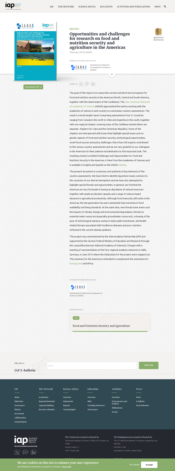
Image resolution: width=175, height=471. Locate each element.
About (16, 397)
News (138, 397)
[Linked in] (93, 84)
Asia (80, 263)
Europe (73, 263)
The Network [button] (66, 6)
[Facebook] (87, 84)
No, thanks (134, 465)
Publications (117, 408)
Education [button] (106, 6)
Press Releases (142, 405)
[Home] (11, 6)
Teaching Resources (96, 405)
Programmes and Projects (119, 402)
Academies (43, 397)
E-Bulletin (140, 401)
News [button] (158, 6)
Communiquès (69, 409)
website (122, 165)
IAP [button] (51, 6)
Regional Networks (47, 401)
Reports (66, 405)
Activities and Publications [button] (133, 6)
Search (165, 6)
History (17, 409)
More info (66, 467)
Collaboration (20, 418)
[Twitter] (81, 84)
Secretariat (19, 414)
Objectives (18, 401)
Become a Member (47, 409)
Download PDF (32, 87)
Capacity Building (46, 405)
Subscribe (148, 365)
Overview (67, 397)
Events (115, 412)
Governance (19, 405)
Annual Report (20, 422)
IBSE (89, 401)
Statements (68, 401)
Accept (149, 465)
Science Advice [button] (87, 6)
